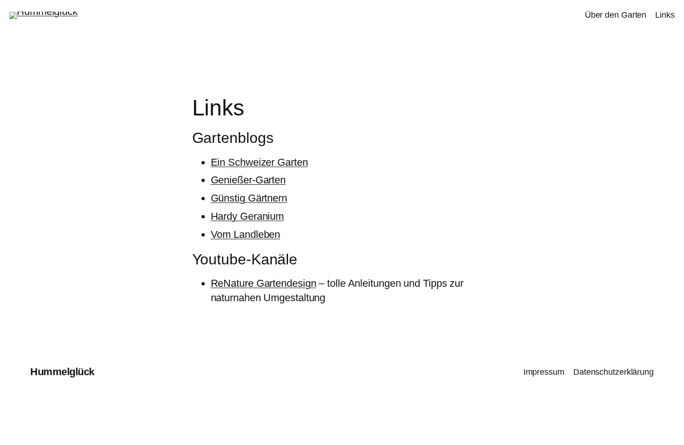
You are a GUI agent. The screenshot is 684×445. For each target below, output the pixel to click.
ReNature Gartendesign (263, 283)
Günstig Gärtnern (249, 198)
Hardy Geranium (247, 216)
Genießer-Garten (248, 180)
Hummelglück (62, 372)
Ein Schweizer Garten (259, 162)
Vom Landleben (246, 234)
